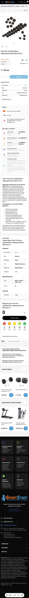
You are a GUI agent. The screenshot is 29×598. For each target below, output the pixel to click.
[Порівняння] (22, 595)
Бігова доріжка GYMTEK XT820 (6, 423)
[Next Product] (6, 46)
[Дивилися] (14, 595)
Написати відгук (14, 318)
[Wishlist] (26, 60)
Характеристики (17, 10)
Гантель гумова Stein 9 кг (21, 389)
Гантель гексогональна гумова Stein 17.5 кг (6, 390)
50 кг (26, 85)
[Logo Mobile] (10, 2)
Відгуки (25, 10)
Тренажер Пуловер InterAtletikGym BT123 (21, 423)
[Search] (19, 2)
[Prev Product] (2, 46)
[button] (23, 369)
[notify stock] (11, 395)
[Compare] (22, 60)
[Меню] (2, 2)
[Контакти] (22, 2)
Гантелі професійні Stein (14, 341)
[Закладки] (18, 595)
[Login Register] (24, 2)
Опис (9, 10)
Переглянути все (6, 99)
